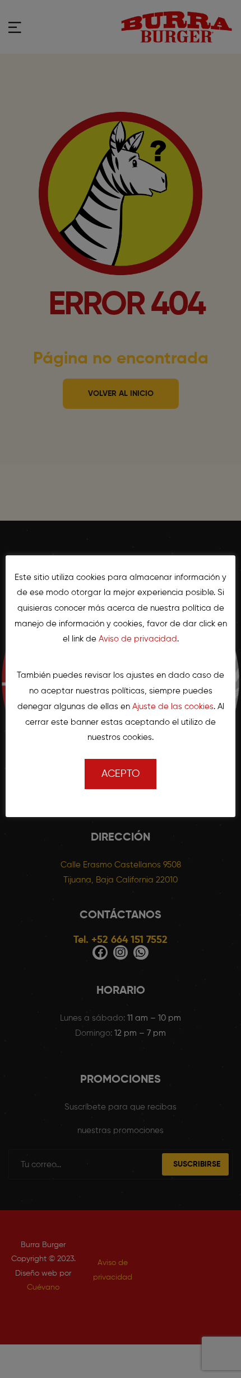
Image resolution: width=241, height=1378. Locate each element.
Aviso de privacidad (138, 639)
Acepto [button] (120, 774)
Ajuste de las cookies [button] (173, 706)
